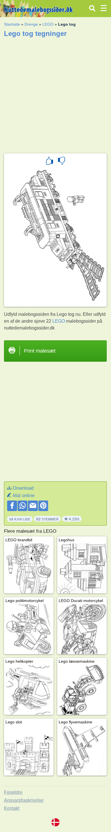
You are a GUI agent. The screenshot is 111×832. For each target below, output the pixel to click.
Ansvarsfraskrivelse (24, 800)
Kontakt (11, 808)
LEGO (48, 24)
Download (23, 488)
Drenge (31, 24)
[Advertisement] (55, 93)
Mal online (23, 495)
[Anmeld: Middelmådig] (61, 161)
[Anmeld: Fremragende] (50, 161)
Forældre (13, 792)
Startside (12, 24)
